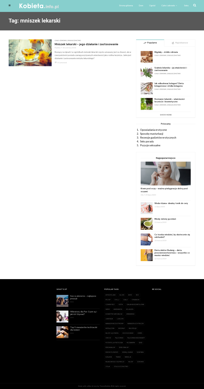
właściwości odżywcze (114, 362)
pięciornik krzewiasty (136, 338)
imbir (107, 309)
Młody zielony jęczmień (165, 219)
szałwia (108, 357)
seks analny (110, 347)
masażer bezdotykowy (114, 323)
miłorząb (132, 328)
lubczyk (120, 319)
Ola (142, 195)
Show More (166, 115)
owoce (108, 338)
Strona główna (126, 5)
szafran (140, 352)
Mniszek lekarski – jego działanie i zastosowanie (86, 44)
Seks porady (147, 141)
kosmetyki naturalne (113, 314)
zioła (107, 366)
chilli (116, 300)
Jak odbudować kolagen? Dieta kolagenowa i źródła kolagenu (169, 84)
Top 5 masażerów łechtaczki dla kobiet (83, 328)
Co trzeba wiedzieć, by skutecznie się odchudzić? (172, 236)
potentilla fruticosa (114, 343)
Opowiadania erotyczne (153, 129)
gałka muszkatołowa (135, 304)
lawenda (109, 319)
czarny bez (110, 304)
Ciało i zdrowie (168, 5)
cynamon (135, 300)
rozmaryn (131, 343)
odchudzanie (128, 333)
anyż (130, 295)
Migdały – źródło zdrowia (166, 52)
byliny (108, 300)
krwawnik (130, 314)
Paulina (57, 48)
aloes (121, 295)
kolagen (129, 309)
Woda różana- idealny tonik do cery (171, 203)
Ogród (152, 5)
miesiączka (109, 328)
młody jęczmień (111, 333)
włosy (130, 362)
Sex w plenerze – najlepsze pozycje (83, 297)
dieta (121, 304)
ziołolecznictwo (121, 366)
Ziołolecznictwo (74, 40)
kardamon (117, 309)
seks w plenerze (111, 352)
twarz (118, 357)
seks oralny (124, 347)
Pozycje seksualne (150, 145)
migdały (121, 328)
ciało (125, 300)
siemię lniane (127, 352)
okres (139, 333)
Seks (186, 5)
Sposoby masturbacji (151, 133)
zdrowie (140, 362)
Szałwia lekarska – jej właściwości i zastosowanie (170, 69)
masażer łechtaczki (135, 323)
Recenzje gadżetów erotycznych (158, 137)
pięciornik (119, 338)
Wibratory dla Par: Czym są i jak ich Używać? (83, 313)
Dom (141, 5)
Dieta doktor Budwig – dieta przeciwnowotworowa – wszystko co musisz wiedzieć (172, 253)
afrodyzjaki (110, 295)
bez (137, 295)
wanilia (128, 357)
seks (140, 343)
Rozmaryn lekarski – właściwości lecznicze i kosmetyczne (169, 100)
